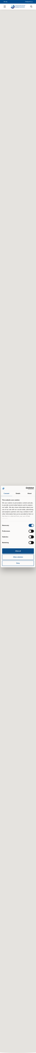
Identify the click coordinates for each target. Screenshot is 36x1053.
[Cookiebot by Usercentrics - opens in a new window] (26, 488)
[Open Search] (31, 7)
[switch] (31, 531)
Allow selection (18, 557)
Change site (28, 1)
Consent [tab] (6, 493)
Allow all (18, 551)
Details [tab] (18, 493)
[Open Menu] (5, 7)
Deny (18, 563)
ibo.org (5, 1)
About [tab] (30, 493)
